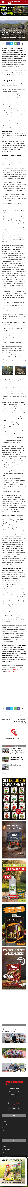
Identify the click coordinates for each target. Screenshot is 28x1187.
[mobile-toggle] (2, 2)
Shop (3, 1143)
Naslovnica (3, 18)
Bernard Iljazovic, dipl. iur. (10, 37)
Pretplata (4, 1146)
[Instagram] (14, 1108)
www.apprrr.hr (17, 669)
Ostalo (13, 18)
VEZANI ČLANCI (9, 746)
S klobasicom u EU (16, 765)
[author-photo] (14, 736)
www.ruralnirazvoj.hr (11, 671)
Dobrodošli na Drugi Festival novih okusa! (12, 1046)
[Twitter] (11, 43)
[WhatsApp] (15, 43)
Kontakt (4, 1118)
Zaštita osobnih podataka (8, 1131)
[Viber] (18, 43)
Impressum (4, 1121)
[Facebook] (8, 43)
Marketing (4, 1124)
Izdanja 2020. (12, 28)
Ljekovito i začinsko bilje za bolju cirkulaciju (8, 718)
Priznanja (4, 1127)
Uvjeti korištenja (6, 1149)
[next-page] (5, 773)
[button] (26, 2)
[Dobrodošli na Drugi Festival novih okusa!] (5, 759)
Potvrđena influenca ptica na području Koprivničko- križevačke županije (20, 720)
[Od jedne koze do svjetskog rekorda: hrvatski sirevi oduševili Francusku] (5, 750)
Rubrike (8, 18)
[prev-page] (3, 773)
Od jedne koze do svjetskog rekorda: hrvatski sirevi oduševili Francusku (13, 1030)
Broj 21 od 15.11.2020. (20, 28)
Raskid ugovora (5, 1153)
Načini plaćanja (6, 1156)
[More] (22, 43)
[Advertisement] (14, 688)
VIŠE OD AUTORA (18, 746)
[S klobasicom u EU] (5, 767)
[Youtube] (18, 1109)
